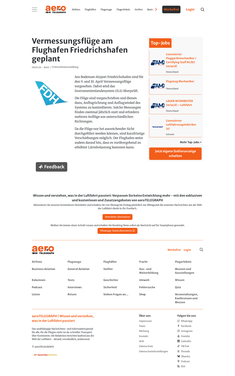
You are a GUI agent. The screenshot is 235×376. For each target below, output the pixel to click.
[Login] (187, 250)
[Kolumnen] (46, 280)
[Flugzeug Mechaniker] (175, 86)
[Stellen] (117, 271)
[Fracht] (153, 262)
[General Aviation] (82, 271)
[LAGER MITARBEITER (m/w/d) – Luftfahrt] (175, 106)
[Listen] (46, 298)
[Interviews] (82, 287)
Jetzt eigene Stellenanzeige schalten (175, 153)
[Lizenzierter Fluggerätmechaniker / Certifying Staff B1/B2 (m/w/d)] (175, 63)
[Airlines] (46, 262)
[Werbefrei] (174, 250)
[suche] (202, 9)
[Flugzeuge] (82, 262)
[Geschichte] (117, 280)
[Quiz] (189, 287)
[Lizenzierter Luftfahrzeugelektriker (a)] (175, 127)
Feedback (54, 167)
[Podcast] (46, 287)
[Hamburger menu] (34, 9)
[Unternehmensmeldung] (65, 67)
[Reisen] (82, 298)
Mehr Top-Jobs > (191, 142)
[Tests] (82, 280)
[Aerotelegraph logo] (55, 9)
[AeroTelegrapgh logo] (43, 250)
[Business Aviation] (46, 271)
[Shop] (153, 298)
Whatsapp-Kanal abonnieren (116, 230)
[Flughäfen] (117, 262)
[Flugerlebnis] (189, 262)
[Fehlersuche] (153, 287)
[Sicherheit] (117, 287)
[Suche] (201, 249)
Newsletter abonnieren (117, 216)
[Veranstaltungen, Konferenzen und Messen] (189, 298)
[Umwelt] (153, 280)
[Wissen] (189, 280)
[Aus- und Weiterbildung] (153, 271)
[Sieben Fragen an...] (117, 298)
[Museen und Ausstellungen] (189, 271)
